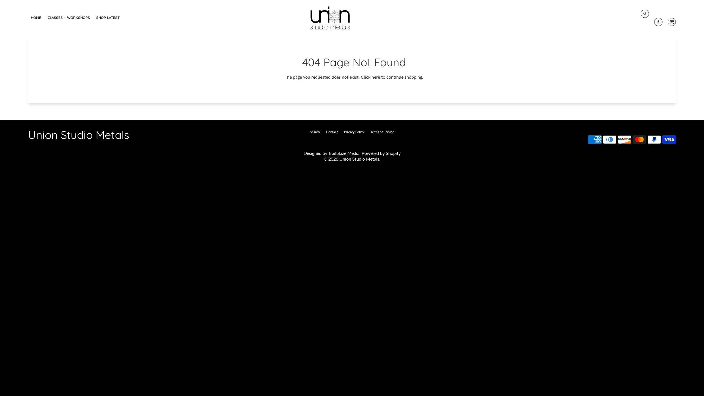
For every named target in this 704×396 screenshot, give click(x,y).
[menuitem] (36, 17)
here (376, 76)
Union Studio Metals (78, 135)
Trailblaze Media (343, 153)
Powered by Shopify (381, 153)
